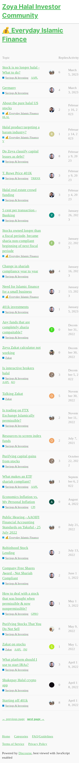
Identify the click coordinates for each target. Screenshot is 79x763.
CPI (33, 507)
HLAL (5, 117)
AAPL (34, 77)
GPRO (34, 613)
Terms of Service (13, 744)
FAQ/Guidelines (42, 736)
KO (13, 382)
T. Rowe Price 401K (17, 173)
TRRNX (35, 178)
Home (6, 736)
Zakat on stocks (14, 644)
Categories (21, 736)
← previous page (13, 719)
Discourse (25, 753)
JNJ (25, 649)
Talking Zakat (12, 394)
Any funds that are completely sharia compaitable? (16, 327)
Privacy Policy (37, 744)
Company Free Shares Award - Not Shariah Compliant (18, 573)
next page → (35, 719)
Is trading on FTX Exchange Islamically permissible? (18, 415)
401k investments (15, 307)
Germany (9, 88)
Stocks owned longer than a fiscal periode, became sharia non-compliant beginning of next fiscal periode (21, 241)
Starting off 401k (15, 700)
